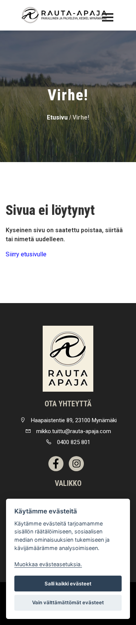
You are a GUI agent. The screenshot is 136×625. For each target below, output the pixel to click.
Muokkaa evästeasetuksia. (48, 564)
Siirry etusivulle (26, 254)
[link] (68, 359)
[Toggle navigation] (107, 17)
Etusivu (57, 117)
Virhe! (81, 117)
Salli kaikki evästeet (68, 584)
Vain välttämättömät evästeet (68, 602)
